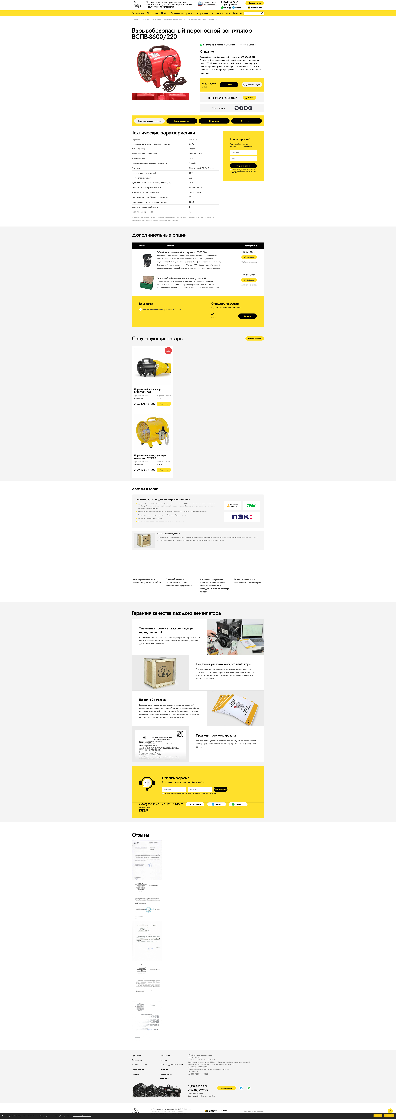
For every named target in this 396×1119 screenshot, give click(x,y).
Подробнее (164, 404)
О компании (138, 13)
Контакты (237, 13)
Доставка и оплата (221, 13)
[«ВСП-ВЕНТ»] (157, 1090)
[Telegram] (241, 1088)
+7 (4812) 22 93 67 (230, 5)
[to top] (390, 1111)
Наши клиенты (166, 1074)
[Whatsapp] (249, 1088)
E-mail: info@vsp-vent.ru (195, 1093)
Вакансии (164, 1069)
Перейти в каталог (254, 338)
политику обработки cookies (82, 1116)
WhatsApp (227, 8)
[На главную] (136, 4)
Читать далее (205, 73)
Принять (378, 1116)
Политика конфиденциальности (254, 1111)
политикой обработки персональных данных (244, 172)
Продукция (152, 13)
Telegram (238, 8)
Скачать (251, 97)
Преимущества (138, 1069)
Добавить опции (253, 84)
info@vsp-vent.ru (256, 8)
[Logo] (135, 1111)
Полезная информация (182, 13)
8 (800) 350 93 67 (229, 2)
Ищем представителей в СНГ (172, 1064)
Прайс (164, 13)
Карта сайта (164, 1078)
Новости (135, 1074)
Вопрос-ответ (202, 13)
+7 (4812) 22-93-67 (172, 804)
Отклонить (389, 1116)
